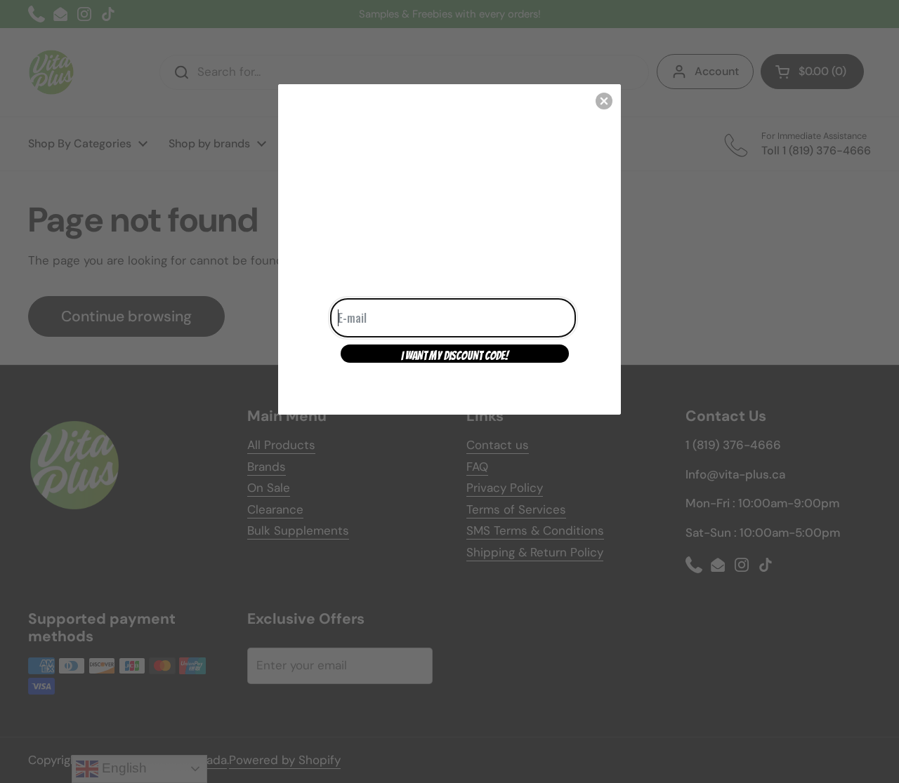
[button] (604, 101)
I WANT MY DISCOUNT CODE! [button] (454, 355)
